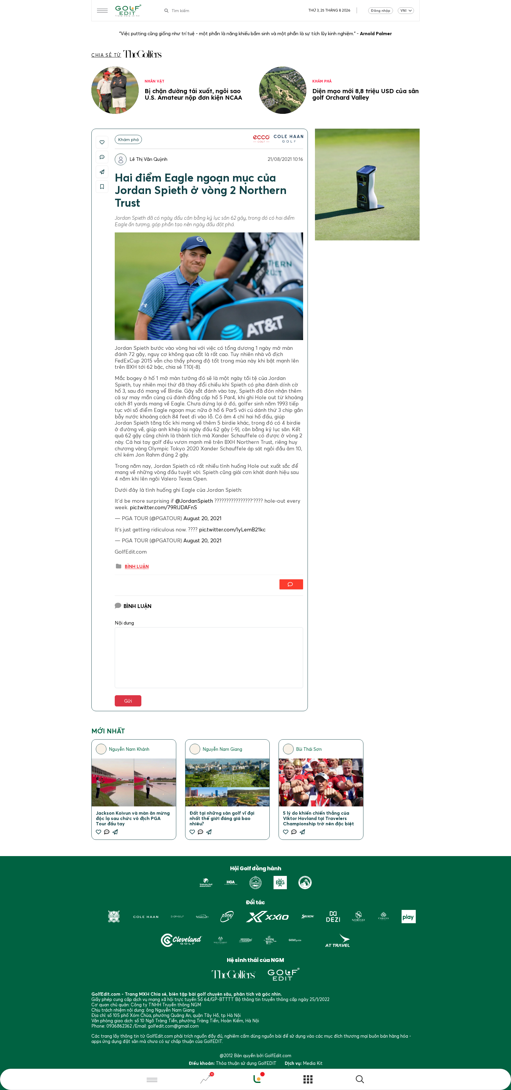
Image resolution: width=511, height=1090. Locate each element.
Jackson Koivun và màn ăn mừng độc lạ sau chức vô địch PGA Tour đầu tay (133, 818)
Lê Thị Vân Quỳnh (148, 159)
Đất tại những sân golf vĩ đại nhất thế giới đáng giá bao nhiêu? (222, 818)
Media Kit (313, 1063)
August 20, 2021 (202, 518)
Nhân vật (154, 81)
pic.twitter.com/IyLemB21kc (232, 529)
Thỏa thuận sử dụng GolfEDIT (246, 1063)
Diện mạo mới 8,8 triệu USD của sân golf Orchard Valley (365, 94)
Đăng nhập (380, 10)
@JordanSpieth (194, 501)
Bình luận (137, 566)
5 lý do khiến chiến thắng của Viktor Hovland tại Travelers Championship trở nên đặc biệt (318, 818)
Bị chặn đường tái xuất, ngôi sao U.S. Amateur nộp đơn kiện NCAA (193, 94)
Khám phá (321, 81)
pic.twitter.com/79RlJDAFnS (163, 507)
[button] (360, 1080)
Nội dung (124, 623)
